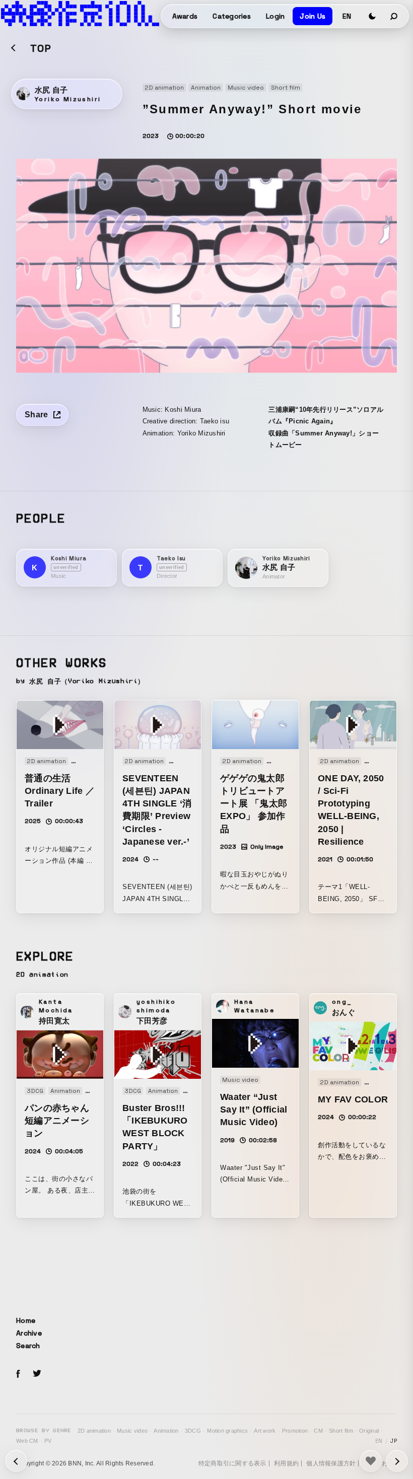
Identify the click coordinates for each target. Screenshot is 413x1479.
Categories (232, 16)
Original (369, 1431)
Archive (29, 1333)
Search (28, 1345)
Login (275, 16)
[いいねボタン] (370, 1460)
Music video (132, 1431)
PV (48, 1441)
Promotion (295, 1431)
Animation (166, 1431)
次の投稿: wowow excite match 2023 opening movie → (16, 1461)
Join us (312, 16)
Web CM (27, 1441)
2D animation (94, 1431)
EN (346, 16)
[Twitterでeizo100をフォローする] (36, 1375)
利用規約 (286, 1463)
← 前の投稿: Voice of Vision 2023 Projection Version (397, 1461)
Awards (185, 16)
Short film (341, 1431)
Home (25, 1320)
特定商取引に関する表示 (232, 1463)
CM (318, 1431)
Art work (265, 1431)
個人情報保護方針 (331, 1463)
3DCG (193, 1431)
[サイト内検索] (394, 16)
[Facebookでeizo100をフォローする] (18, 1375)
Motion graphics (227, 1431)
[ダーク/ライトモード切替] (372, 16)
